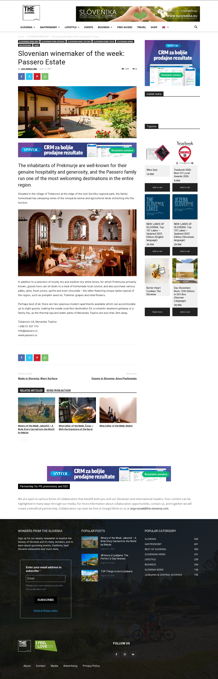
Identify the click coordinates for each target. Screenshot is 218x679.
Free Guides (124, 27)
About (27, 665)
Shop (154, 27)
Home (21, 36)
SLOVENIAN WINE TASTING (79, 41)
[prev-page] (20, 439)
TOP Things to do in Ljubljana (116, 571)
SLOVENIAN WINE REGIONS (53, 41)
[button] (196, 27)
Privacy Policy (91, 665)
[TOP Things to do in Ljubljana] (89, 575)
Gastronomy (48, 27)
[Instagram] (124, 654)
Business (104, 27)
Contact (40, 665)
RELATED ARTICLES (31, 390)
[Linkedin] (133, 654)
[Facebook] (21, 76)
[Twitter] (29, 76)
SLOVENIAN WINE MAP (38, 36)
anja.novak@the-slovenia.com (149, 508)
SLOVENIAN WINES (125, 41)
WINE (36, 45)
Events (88, 27)
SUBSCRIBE (45, 599)
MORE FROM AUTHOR (58, 390)
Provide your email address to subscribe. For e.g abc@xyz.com (45, 587)
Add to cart (157, 187)
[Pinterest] (37, 76)
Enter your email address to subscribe (43, 569)
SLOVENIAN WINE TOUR (104, 41)
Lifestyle (71, 27)
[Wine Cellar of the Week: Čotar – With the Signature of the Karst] (77, 410)
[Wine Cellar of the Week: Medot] (118, 410)
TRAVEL (141, 27)
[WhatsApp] (45, 76)
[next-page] (26, 439)
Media (54, 665)
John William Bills (29, 68)
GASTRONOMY (25, 45)
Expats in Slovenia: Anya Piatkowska (114, 378)
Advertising (70, 665)
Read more (157, 312)
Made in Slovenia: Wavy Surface (37, 378)
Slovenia (26, 27)
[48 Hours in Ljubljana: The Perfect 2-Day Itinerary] (89, 559)
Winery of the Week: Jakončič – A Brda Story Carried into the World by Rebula (36, 429)
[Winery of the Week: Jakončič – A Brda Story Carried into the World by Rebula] (36, 410)
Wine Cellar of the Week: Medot (116, 426)
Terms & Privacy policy (46, 610)
